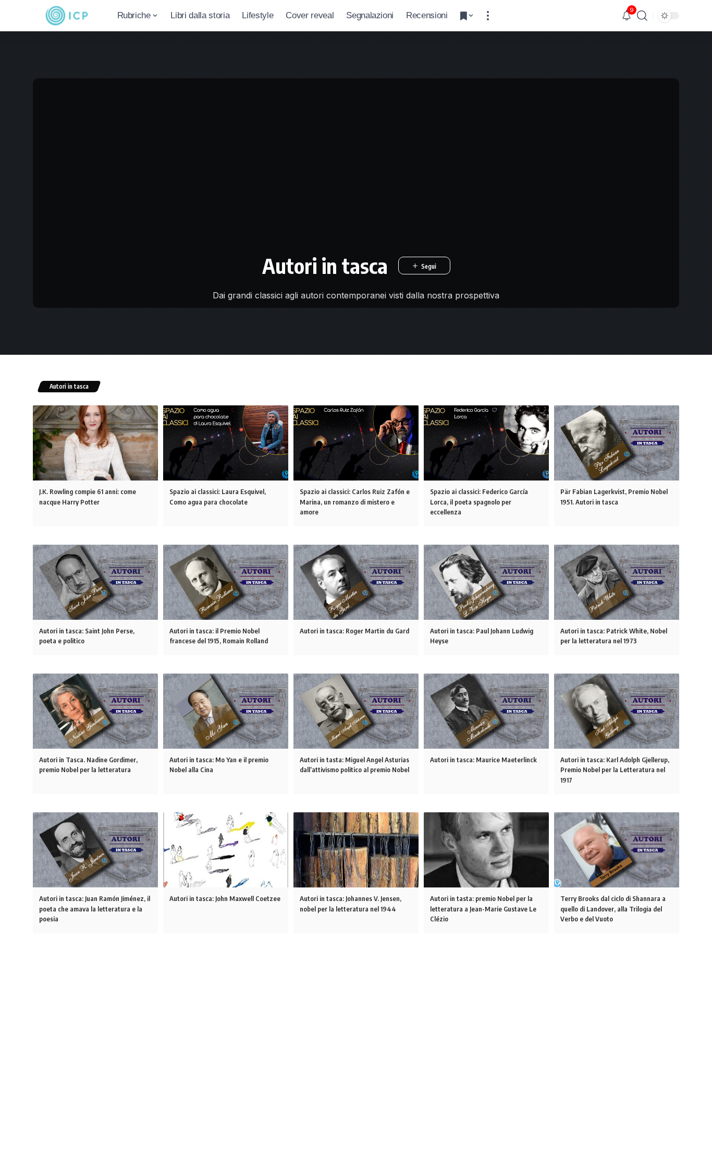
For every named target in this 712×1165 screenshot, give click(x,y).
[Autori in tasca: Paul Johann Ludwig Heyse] (486, 582)
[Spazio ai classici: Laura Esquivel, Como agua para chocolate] (225, 443)
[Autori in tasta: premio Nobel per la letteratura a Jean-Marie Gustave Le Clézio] (486, 849)
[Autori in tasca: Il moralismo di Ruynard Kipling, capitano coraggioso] (95, 989)
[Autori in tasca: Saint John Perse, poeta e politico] (95, 582)
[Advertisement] (356, 162)
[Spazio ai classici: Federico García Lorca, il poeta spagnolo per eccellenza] (486, 443)
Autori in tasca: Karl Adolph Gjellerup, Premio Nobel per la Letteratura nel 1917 (614, 769)
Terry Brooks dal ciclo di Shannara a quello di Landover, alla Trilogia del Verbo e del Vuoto (613, 908)
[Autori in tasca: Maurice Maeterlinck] (486, 711)
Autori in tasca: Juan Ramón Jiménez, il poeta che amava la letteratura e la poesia (94, 908)
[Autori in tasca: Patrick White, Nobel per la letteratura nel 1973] (616, 582)
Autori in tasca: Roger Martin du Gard (354, 631)
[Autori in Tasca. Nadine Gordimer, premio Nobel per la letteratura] (95, 711)
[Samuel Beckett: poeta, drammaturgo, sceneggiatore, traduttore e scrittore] (486, 989)
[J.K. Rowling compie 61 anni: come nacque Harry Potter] (95, 443)
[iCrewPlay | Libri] (67, 15)
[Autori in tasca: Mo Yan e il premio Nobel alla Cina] (225, 711)
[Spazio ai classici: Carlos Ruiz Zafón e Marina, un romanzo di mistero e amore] (356, 443)
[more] (488, 15)
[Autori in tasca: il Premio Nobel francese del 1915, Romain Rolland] (225, 582)
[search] (642, 15)
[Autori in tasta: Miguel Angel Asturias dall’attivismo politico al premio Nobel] (356, 711)
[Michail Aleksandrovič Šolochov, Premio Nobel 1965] (225, 989)
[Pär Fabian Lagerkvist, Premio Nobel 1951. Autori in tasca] (616, 443)
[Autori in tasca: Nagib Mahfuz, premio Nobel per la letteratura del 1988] (616, 989)
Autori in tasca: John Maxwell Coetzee (224, 898)
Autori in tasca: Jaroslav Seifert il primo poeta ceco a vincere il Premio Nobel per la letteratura (353, 1048)
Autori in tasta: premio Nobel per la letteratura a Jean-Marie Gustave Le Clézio (483, 908)
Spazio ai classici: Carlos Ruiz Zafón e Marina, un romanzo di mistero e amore (355, 501)
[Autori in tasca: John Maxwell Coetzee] (225, 849)
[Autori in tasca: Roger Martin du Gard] (356, 582)
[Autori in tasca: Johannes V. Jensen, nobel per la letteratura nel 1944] (356, 849)
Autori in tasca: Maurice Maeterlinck (483, 759)
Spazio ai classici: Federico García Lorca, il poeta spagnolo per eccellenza (479, 501)
